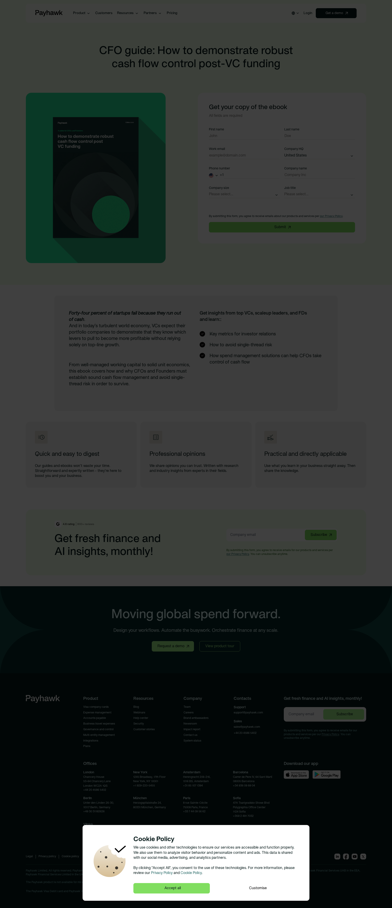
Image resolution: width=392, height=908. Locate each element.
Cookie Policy (191, 873)
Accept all (172, 888)
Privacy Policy (162, 873)
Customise (258, 888)
